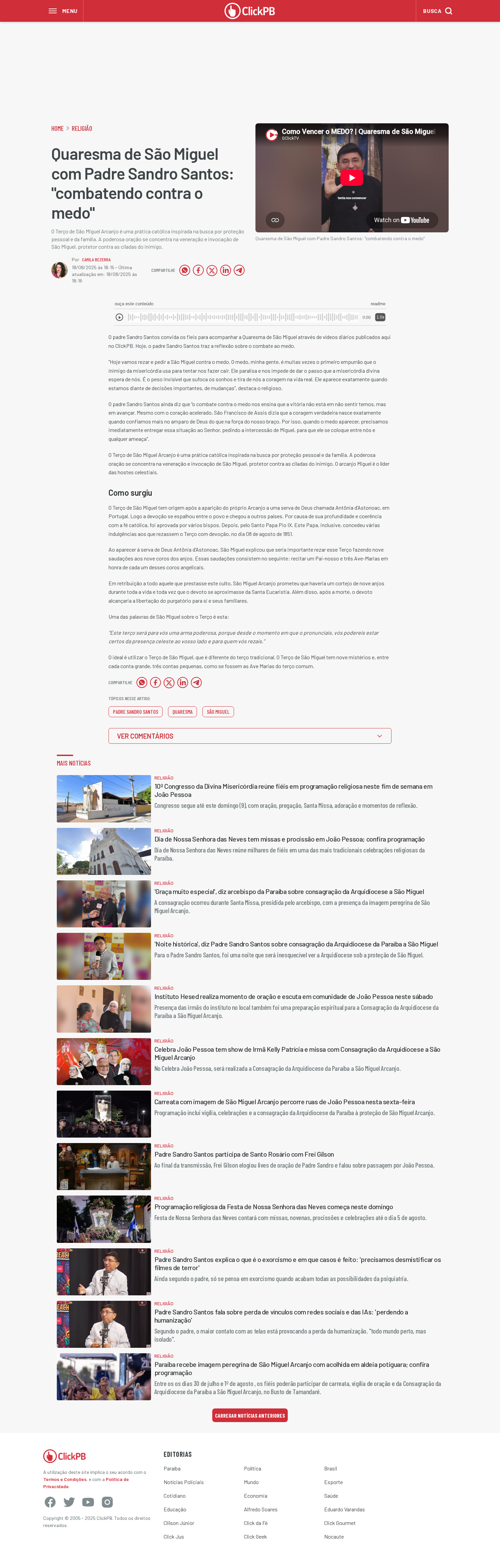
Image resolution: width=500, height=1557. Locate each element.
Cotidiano (175, 1495)
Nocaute (334, 1536)
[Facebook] (50, 1502)
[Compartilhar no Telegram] (239, 270)
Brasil (330, 1468)
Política (252, 1468)
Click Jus (174, 1536)
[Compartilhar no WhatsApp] (184, 270)
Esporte (333, 1482)
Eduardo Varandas (344, 1509)
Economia (255, 1495)
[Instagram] (107, 1502)
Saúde (331, 1495)
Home (57, 128)
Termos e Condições (64, 1479)
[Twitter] (69, 1502)
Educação (175, 1509)
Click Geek (255, 1536)
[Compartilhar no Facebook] (198, 270)
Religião (82, 128)
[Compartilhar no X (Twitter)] (211, 270)
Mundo (251, 1482)
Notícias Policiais (184, 1482)
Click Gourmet (340, 1523)
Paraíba (172, 1468)
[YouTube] (88, 1502)
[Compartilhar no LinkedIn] (225, 270)
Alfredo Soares (261, 1509)
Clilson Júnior (179, 1523)
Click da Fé (256, 1523)
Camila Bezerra (96, 259)
